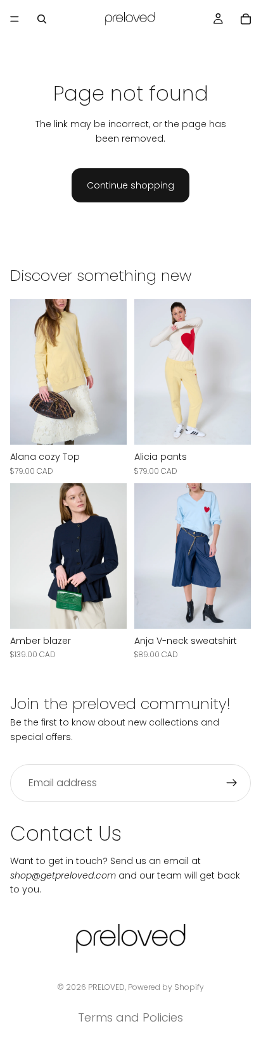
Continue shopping (130, 185)
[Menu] (14, 19)
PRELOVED (106, 987)
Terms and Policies (130, 1017)
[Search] (42, 19)
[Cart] (246, 19)
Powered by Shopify (166, 987)
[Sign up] (232, 783)
